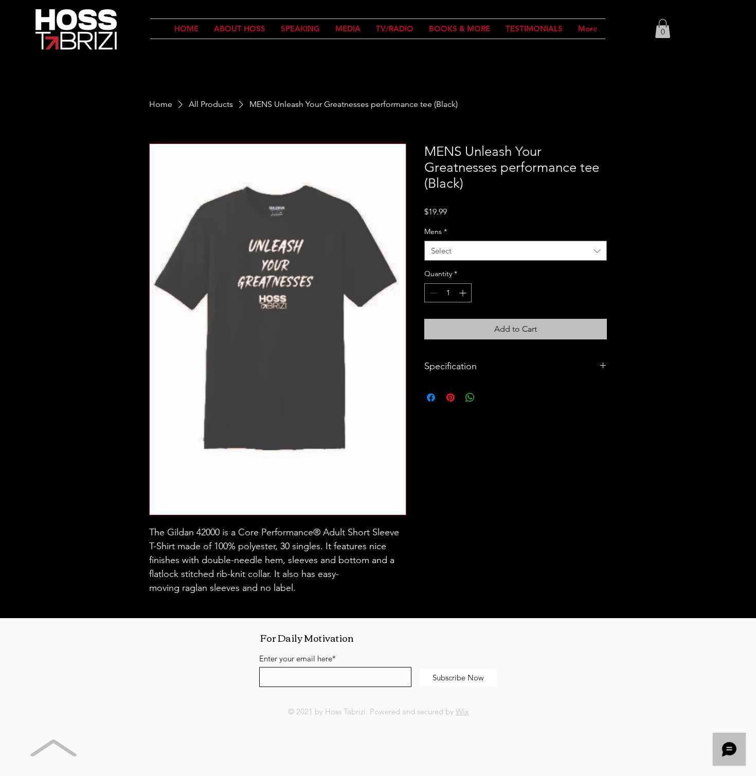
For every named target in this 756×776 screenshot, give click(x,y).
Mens (435, 231)
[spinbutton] (448, 293)
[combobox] (515, 251)
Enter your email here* (297, 658)
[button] (663, 28)
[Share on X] (489, 397)
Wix (462, 711)
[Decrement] (432, 293)
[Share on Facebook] (431, 397)
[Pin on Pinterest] (450, 397)
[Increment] (463, 293)
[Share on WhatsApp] (470, 397)
